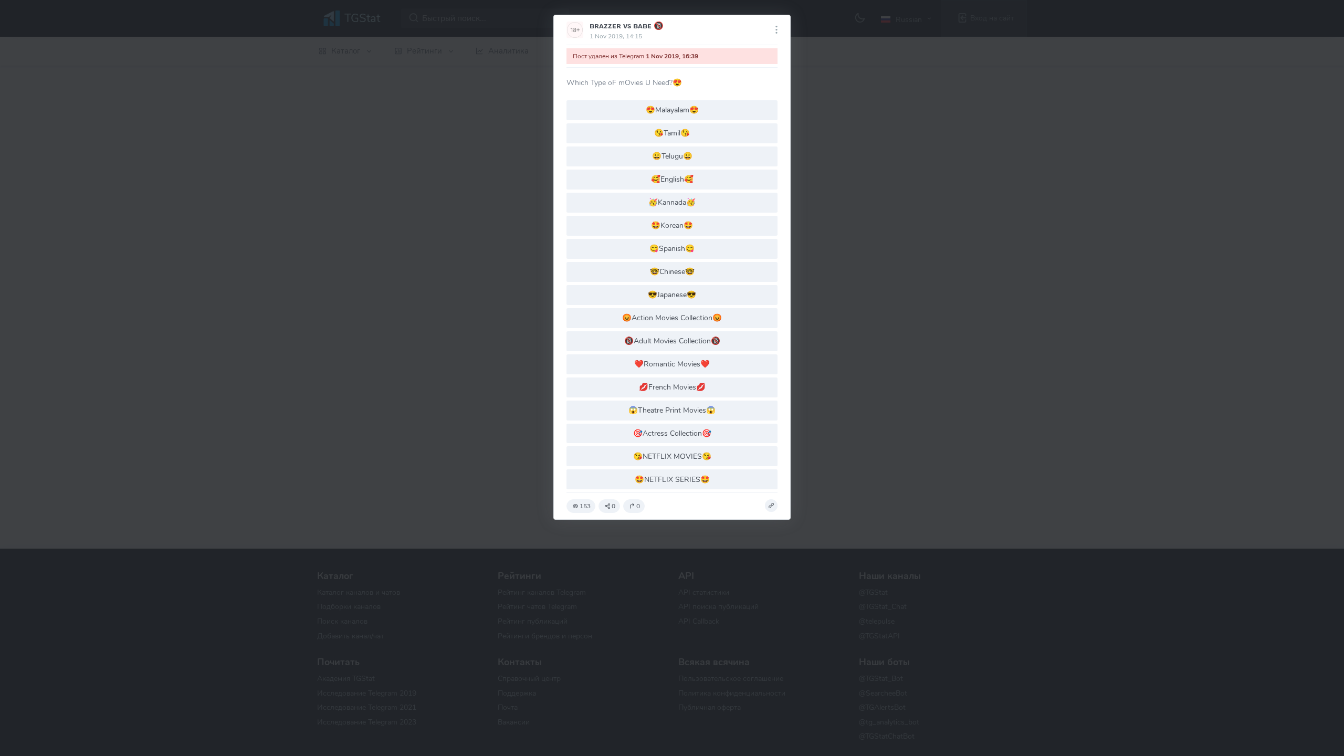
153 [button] (585, 506)
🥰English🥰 (672, 179)
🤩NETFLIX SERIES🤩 (672, 479)
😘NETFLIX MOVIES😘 (672, 456)
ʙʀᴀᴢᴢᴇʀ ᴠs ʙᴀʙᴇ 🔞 (627, 25)
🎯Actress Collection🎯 (672, 433)
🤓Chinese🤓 (672, 271)
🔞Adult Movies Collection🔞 (672, 340)
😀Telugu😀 (672, 156)
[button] (771, 505)
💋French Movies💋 (672, 387)
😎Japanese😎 (672, 294)
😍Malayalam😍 (672, 109)
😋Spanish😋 (672, 248)
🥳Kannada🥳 (672, 202)
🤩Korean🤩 (672, 225)
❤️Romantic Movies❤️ (672, 364)
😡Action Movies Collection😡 (672, 317)
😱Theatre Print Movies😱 (672, 410)
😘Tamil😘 (672, 133)
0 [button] (613, 506)
